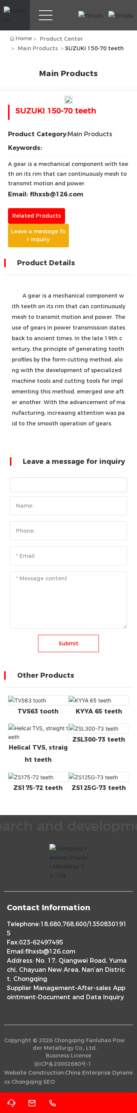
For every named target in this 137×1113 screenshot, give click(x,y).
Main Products (38, 48)
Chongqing (26, 1081)
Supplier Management (41, 988)
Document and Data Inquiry (81, 997)
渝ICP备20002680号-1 (63, 1063)
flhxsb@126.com (50, 951)
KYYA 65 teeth (99, 711)
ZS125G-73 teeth (99, 787)
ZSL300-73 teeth (98, 739)
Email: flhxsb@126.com (45, 194)
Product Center (61, 38)
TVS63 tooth (38, 711)
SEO (49, 1081)
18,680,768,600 (63, 924)
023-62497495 (41, 942)
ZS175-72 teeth (38, 787)
